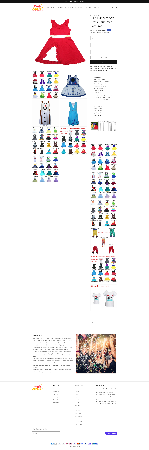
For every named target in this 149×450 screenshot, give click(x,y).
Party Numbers (78, 416)
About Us (55, 389)
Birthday (77, 419)
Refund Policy (56, 399)
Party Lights (78, 413)
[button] (53, 7)
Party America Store (76, 446)
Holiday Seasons (79, 421)
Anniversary (78, 389)
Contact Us (56, 391)
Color (91, 35)
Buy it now (104, 62)
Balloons (77, 391)
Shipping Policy (57, 397)
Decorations (78, 397)
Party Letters (78, 410)
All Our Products (79, 424)
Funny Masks (78, 399)
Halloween (77, 402)
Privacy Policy (56, 402)
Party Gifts (77, 408)
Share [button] (93, 322)
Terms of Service (57, 394)
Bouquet (77, 394)
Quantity (92, 48)
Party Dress (77, 405)
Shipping (98, 32)
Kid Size (92, 42)
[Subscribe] (58, 433)
